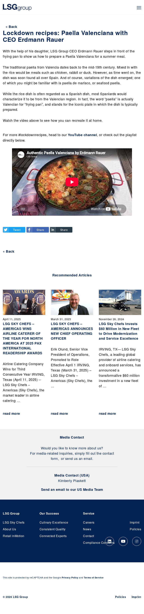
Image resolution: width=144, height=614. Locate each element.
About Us (9, 529)
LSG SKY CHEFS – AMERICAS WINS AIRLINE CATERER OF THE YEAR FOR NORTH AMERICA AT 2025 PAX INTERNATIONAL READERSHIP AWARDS (23, 338)
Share (40, 230)
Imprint (135, 522)
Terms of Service (94, 577)
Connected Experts (53, 536)
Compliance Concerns (99, 542)
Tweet (17, 230)
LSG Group (17, 7)
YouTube (123, 541)
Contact (88, 536)
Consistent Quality (53, 529)
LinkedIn (109, 541)
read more (11, 413)
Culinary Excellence (54, 522)
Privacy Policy (70, 577)
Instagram (136, 541)
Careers (88, 522)
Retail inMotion (13, 536)
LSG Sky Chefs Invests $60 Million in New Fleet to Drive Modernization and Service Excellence (119, 331)
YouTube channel (82, 134)
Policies (135, 529)
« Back (11, 26)
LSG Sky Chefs (14, 522)
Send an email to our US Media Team (72, 489)
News (87, 529)
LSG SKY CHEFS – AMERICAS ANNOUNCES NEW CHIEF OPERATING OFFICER (72, 331)
